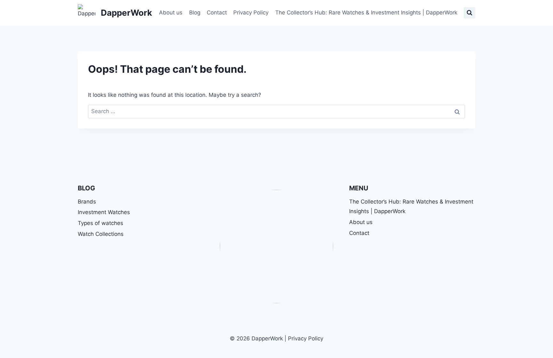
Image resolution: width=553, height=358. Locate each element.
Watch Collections (101, 234)
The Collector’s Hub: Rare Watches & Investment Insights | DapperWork (366, 12)
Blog (194, 12)
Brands (87, 201)
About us (170, 12)
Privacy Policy (250, 12)
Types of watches (100, 223)
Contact (217, 12)
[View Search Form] (469, 13)
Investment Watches (104, 212)
